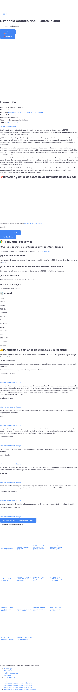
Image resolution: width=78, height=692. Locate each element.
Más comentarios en (10, 382)
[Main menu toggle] (5, 14)
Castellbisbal (24, 26)
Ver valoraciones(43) (8, 126)
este (3, 262)
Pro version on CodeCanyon (33, 223)
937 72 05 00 (45, 251)
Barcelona (9, 28)
